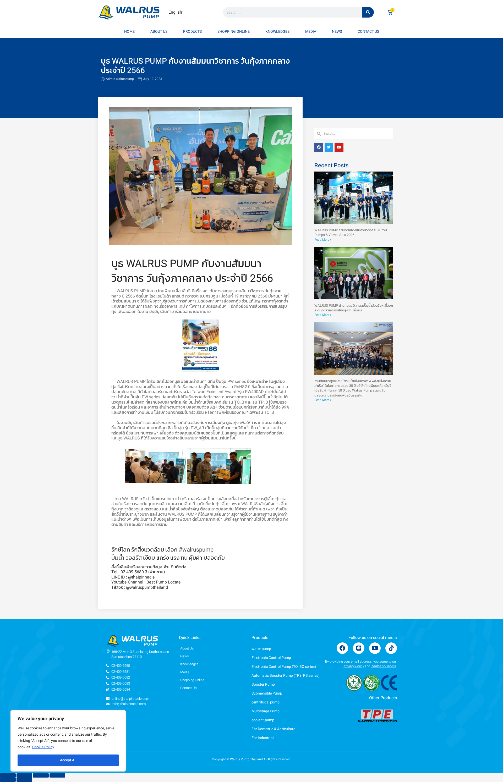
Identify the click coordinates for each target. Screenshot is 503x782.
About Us (158, 31)
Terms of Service (383, 666)
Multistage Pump (266, 711)
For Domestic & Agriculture (274, 729)
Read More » (323, 239)
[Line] (358, 648)
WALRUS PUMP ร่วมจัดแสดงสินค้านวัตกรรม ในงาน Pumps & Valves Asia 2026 (350, 232)
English (174, 12)
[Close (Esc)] (57, 775)
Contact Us (368, 31)
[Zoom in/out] (8, 775)
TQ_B (239, 402)
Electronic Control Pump (271, 657)
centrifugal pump (266, 702)
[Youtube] (375, 648)
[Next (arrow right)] (24, 780)
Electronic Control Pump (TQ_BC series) (284, 666)
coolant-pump (263, 720)
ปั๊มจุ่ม (221, 381)
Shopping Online (233, 31)
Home (129, 31)
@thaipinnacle (141, 577)
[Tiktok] (391, 648)
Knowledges (277, 31)
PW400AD (254, 392)
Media (310, 31)
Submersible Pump (267, 693)
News (337, 31)
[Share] (41, 775)
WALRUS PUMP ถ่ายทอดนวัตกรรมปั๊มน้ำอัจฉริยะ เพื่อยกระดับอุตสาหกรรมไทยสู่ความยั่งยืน (353, 308)
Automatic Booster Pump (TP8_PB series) (286, 675)
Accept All (68, 760)
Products (192, 31)
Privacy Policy (353, 666)
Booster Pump (263, 684)
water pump (261, 649)
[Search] (368, 12)
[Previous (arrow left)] (8, 780)
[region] (68, 741)
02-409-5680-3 (134, 572)
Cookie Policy (43, 747)
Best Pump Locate (163, 582)
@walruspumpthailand (147, 587)
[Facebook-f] (342, 648)
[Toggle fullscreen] (24, 775)
